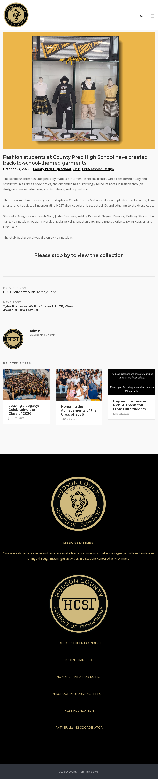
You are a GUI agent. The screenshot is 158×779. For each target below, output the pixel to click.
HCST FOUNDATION (79, 710)
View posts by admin (43, 335)
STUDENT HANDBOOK (79, 660)
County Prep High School (52, 169)
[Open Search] (141, 16)
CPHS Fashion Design (98, 169)
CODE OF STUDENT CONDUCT (79, 643)
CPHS (76, 169)
